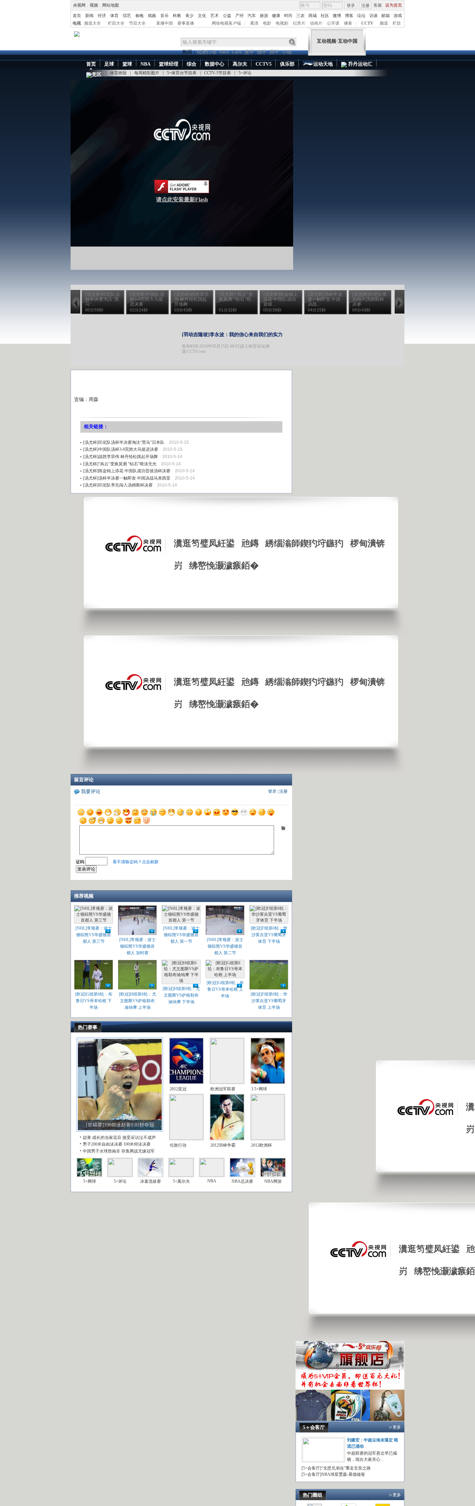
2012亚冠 (178, 1089)
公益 (227, 15)
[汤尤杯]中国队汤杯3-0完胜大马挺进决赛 (120, 449)
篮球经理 (168, 64)
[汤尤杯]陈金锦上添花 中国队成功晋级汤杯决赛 (126, 470)
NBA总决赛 (242, 1181)
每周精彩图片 (146, 72)
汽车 (252, 15)
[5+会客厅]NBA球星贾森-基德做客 (333, 1474)
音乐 (164, 15)
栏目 (397, 23)
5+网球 (89, 1181)
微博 (337, 15)
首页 (77, 15)
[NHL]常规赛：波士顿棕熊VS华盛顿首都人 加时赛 (137, 946)
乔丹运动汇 (359, 64)
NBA (224, 52)
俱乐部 (287, 64)
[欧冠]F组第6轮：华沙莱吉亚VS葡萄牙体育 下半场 (269, 935)
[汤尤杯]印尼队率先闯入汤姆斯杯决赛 (118, 485)
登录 (351, 5)
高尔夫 (240, 64)
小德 (287, 52)
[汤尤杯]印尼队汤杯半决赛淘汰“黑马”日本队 (123, 442)
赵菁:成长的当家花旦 (102, 1137)
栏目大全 (116, 23)
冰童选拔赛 (150, 1181)
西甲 (274, 52)
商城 (312, 15)
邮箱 (385, 15)
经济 (102, 15)
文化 (202, 15)
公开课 (333, 23)
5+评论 (245, 72)
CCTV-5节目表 (217, 72)
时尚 (288, 15)
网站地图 (110, 5)
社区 (325, 15)
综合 (191, 64)
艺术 (214, 15)
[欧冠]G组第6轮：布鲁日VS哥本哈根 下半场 (93, 1001)
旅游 (264, 15)
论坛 (361, 15)
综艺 (127, 15)
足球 (109, 64)
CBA (237, 52)
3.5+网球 (259, 1089)
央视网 (79, 5)
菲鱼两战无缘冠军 (138, 1151)
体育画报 (118, 72)
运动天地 (323, 64)
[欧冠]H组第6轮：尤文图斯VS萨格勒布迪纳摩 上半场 (137, 1001)
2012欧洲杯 (261, 1145)
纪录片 (299, 23)
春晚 (139, 15)
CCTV (367, 23)
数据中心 (214, 64)
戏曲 (152, 15)
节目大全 (137, 23)
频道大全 (92, 23)
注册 (365, 5)
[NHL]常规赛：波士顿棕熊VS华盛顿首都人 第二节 (225, 946)
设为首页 (393, 5)
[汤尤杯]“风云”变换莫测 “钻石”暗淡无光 (119, 463)
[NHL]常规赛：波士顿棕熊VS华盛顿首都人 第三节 (93, 935)
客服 (377, 5)
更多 (397, 1427)
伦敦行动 (206, 52)
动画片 (316, 23)
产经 (239, 15)
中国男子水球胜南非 (101, 1151)
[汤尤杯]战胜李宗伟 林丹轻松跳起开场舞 (120, 456)
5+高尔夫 (181, 1181)
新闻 (89, 15)
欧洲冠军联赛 (222, 1089)
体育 (114, 15)
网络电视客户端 (226, 23)
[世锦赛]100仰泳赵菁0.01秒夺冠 (120, 1125)
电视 (77, 23)
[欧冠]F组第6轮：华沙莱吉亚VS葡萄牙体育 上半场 (269, 1001)
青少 (189, 15)
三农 (300, 15)
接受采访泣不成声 (139, 1137)
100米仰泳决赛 (137, 1144)
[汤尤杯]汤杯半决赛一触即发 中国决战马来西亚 (126, 478)
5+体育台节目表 (181, 72)
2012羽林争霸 (222, 1145)
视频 (94, 5)
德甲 (262, 52)
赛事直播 (185, 23)
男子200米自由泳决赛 (102, 1144)
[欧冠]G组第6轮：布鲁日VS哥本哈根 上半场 (225, 989)
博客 (349, 15)
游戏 (398, 15)
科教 (177, 15)
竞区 (97, 74)
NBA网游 (273, 1181)
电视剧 (282, 23)
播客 (348, 23)
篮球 (127, 64)
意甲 (249, 52)
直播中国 (164, 23)
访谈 (373, 15)
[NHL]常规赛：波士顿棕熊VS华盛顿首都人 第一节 (181, 935)
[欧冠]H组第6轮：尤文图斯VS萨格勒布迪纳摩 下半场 (181, 995)
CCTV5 (264, 64)
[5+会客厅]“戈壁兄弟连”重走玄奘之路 (336, 1468)
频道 (384, 23)
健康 (276, 15)
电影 (267, 23)
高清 (254, 23)
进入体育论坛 (252, 346)
